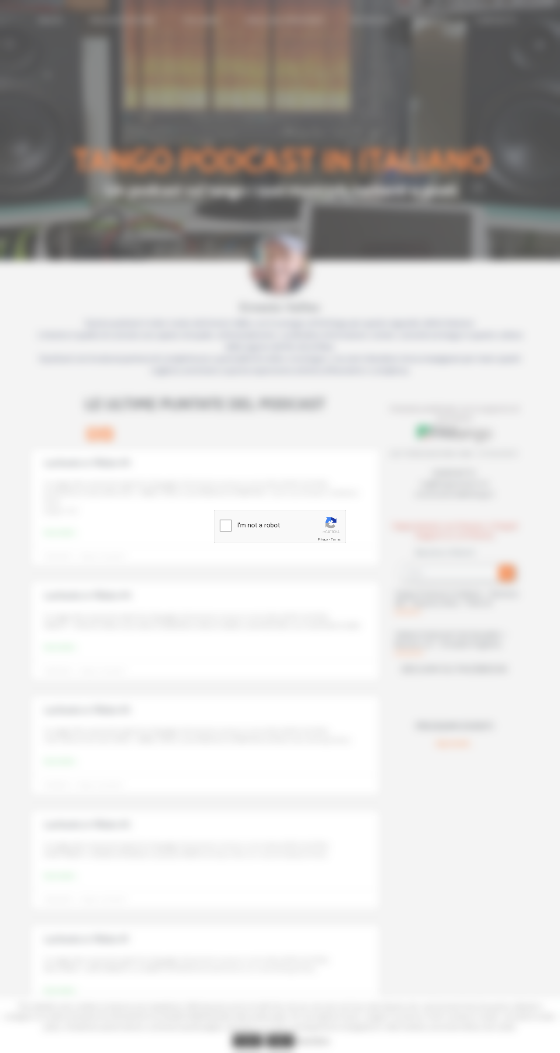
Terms (335, 539)
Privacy (323, 539)
